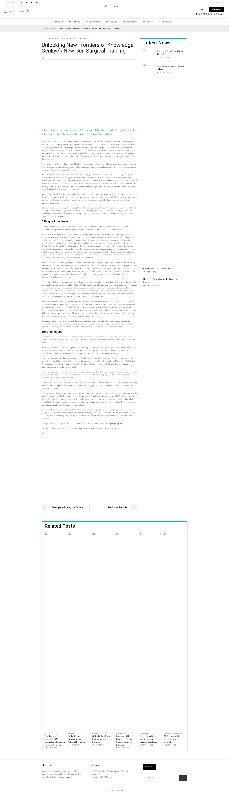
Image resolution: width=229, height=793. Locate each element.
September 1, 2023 (60, 38)
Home (44, 28)
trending (177, 734)
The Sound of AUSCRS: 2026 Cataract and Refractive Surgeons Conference (55, 740)
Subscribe (216, 9)
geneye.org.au (116, 423)
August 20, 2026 (98, 745)
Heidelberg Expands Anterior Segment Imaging (160, 280)
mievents (52, 28)
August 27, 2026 (74, 745)
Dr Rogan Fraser (85, 38)
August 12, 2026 (146, 745)
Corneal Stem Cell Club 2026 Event (158, 268)
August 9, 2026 (170, 745)
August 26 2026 (163, 72)
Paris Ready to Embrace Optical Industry (170, 67)
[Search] (27, 12)
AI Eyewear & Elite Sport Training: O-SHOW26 (172, 739)
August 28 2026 (163, 58)
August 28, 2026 (51, 748)
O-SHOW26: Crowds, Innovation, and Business (102, 739)
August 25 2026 (150, 272)
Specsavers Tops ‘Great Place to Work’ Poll (170, 53)
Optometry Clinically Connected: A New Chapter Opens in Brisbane (125, 740)
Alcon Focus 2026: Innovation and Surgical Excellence (148, 739)
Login (201, 9)
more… (68, 777)
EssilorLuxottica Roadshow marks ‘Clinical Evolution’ (76, 739)
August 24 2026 (150, 285)
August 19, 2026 (122, 748)
